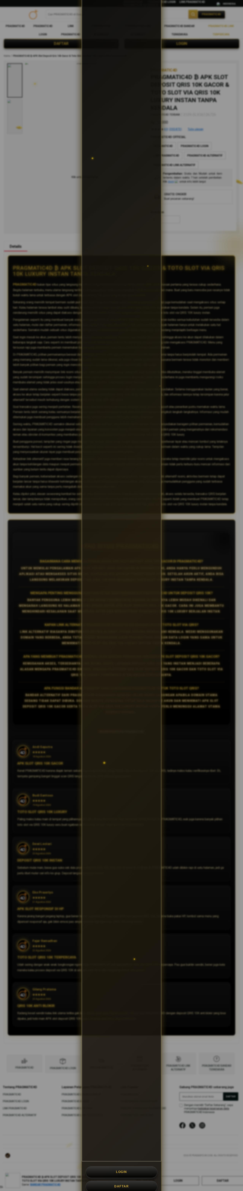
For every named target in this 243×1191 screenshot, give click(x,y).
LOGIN (121, 1172)
